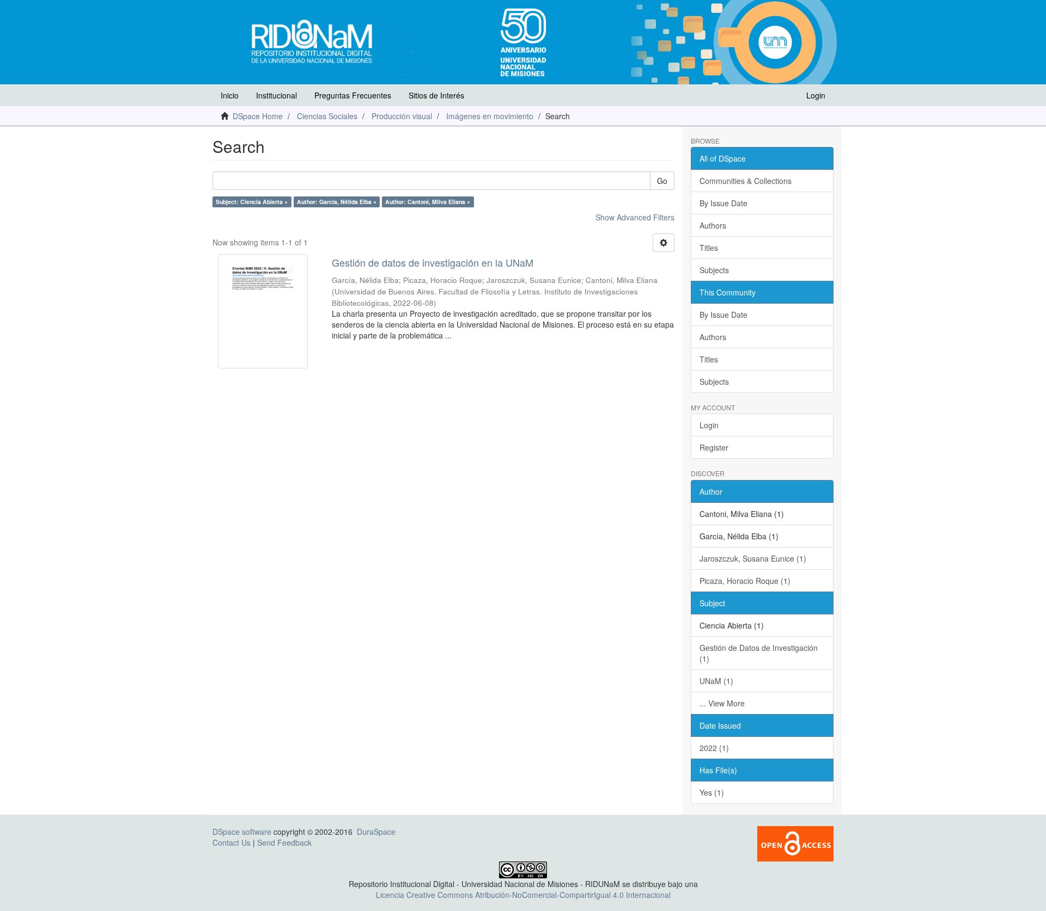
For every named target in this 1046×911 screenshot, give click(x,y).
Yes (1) (712, 792)
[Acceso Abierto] (795, 842)
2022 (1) (714, 747)
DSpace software (241, 831)
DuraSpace (376, 831)
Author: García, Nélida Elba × (336, 202)
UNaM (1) (716, 680)
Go (662, 180)
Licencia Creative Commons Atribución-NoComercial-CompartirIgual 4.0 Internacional (523, 894)
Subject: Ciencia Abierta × (252, 202)
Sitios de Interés (436, 95)
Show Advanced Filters (634, 217)
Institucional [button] (276, 95)
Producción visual (402, 115)
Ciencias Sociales (327, 115)
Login (709, 425)
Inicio (230, 95)
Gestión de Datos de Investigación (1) (759, 653)
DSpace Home (258, 115)
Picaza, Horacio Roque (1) (745, 580)
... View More (722, 703)
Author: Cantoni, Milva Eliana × (427, 202)
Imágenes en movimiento (489, 115)
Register (714, 447)
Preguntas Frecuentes (352, 95)
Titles (709, 247)
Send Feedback (284, 842)
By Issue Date (723, 203)
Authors (713, 225)
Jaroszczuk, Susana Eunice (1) (753, 558)
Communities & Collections (746, 180)
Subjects (714, 269)
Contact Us (231, 842)
